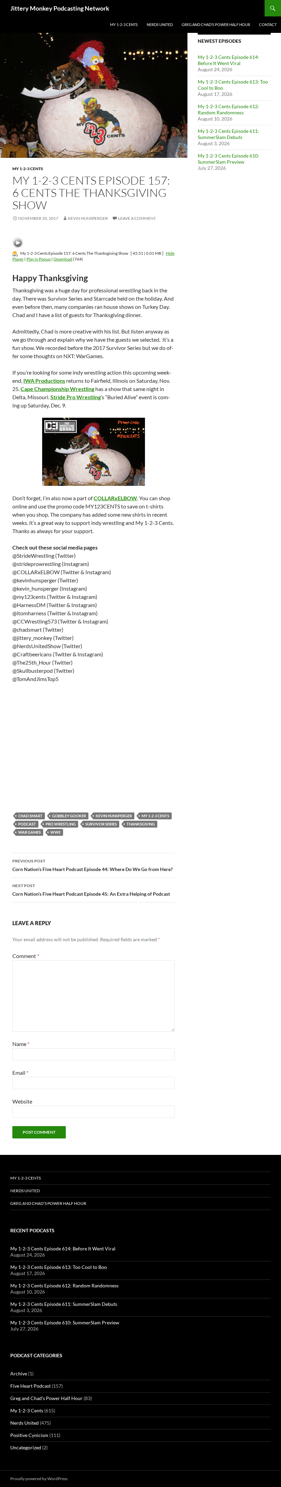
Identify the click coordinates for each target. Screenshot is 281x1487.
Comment (25, 956)
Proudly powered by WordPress (39, 1478)
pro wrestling (61, 824)
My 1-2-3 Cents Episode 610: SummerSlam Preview (228, 159)
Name (20, 1044)
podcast (27, 824)
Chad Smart (30, 816)
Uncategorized (25, 1447)
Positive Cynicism (29, 1435)
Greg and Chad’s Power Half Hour (216, 24)
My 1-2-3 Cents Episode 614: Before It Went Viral (228, 60)
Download (62, 259)
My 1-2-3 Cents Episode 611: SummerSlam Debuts (228, 134)
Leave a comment (137, 218)
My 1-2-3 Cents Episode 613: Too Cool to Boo (58, 1267)
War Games (29, 832)
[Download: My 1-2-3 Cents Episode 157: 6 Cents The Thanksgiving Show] (15, 253)
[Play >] (17, 242)
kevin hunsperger (114, 816)
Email (20, 1072)
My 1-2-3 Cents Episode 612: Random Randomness (228, 109)
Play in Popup (38, 259)
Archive (18, 1373)
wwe (55, 832)
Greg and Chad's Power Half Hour (46, 1398)
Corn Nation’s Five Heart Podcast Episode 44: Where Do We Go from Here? (92, 865)
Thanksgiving (140, 824)
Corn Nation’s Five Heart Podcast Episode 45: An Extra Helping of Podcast (91, 890)
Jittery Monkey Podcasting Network (59, 8)
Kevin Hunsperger (88, 218)
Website (22, 1101)
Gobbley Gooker (69, 816)
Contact (268, 24)
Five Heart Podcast (30, 1386)
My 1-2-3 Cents (124, 24)
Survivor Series (101, 824)
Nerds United (160, 24)
